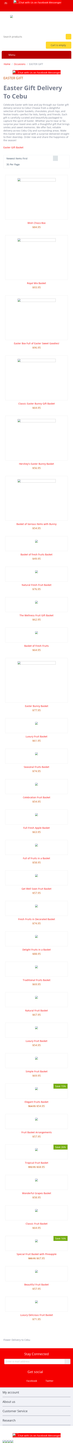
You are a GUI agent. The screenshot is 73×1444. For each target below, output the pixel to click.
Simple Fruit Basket (37, 1071)
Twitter (49, 1380)
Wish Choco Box (36, 223)
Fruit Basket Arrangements (36, 1132)
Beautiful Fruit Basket (36, 1284)
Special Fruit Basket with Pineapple (37, 1254)
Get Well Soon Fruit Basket (36, 888)
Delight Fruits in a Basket (36, 949)
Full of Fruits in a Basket (36, 858)
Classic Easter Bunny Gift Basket (36, 403)
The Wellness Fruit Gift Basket (36, 615)
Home (7, 64)
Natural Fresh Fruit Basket (36, 585)
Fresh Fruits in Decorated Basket (36, 919)
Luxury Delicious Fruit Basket (36, 1315)
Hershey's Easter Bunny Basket (36, 463)
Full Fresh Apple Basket (36, 827)
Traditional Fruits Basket (36, 980)
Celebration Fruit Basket (36, 797)
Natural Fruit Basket (36, 1010)
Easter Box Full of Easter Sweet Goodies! (36, 343)
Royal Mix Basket (36, 283)
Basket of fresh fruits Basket (36, 554)
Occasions (19, 64)
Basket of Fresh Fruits (36, 645)
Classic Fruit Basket (37, 1223)
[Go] (67, 1361)
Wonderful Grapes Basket (36, 1193)
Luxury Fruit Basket (36, 736)
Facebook (31, 1380)
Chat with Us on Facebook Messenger (40, 2)
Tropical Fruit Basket (36, 1162)
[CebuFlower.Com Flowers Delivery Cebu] (36, 21)
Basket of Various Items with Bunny (36, 524)
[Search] (68, 36)
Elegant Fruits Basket (36, 1101)
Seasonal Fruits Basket (36, 767)
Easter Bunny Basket (36, 706)
